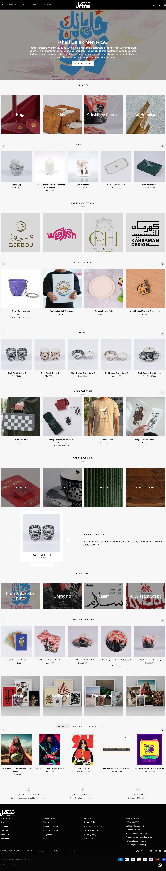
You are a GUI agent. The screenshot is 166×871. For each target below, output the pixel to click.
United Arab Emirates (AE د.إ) (16, 859)
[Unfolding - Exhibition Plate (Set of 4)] (116, 641)
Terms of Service (91, 830)
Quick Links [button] (7, 818)
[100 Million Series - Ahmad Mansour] (149, 749)
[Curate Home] (103, 232)
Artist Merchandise (50, 830)
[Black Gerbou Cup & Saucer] (149, 354)
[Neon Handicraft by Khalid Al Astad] (49, 749)
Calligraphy (47, 835)
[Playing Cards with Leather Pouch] (62, 416)
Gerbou (46, 822)
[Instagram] (156, 851)
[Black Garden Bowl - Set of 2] (83, 354)
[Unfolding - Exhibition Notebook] (49, 641)
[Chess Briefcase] (20, 416)
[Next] (162, 146)
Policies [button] (88, 818)
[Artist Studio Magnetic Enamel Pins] (145, 288)
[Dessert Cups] (16, 166)
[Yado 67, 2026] (83, 749)
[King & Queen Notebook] (145, 416)
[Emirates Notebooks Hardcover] (16, 641)
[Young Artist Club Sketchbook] (62, 288)
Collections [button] (49, 818)
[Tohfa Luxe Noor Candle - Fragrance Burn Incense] (49, 166)
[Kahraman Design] (145, 232)
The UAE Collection (50, 826)
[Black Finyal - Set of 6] (16, 354)
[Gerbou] (20, 232)
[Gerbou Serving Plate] (116, 166)
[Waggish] (62, 232)
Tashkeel (6, 865)
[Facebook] (137, 851)
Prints (45, 839)
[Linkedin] (160, 851)
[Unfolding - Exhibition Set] (83, 641)
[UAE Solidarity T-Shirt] (103, 416)
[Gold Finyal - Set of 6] (49, 354)
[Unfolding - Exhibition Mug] (149, 641)
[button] (35, 4)
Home (3, 822)
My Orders (5, 839)
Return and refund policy (94, 826)
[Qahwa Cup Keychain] (20, 288)
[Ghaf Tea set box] (149, 166)
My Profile (5, 835)
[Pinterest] (151, 851)
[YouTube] (165, 851)
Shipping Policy (90, 835)
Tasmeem (5, 830)
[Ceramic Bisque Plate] (103, 288)
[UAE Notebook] (83, 166)
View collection (83, 64)
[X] (142, 851)
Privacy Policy (90, 822)
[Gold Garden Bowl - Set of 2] (116, 354)
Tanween (4, 826)
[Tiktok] (147, 851)
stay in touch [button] (133, 818)
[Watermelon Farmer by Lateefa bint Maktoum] (16, 749)
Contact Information (92, 839)
